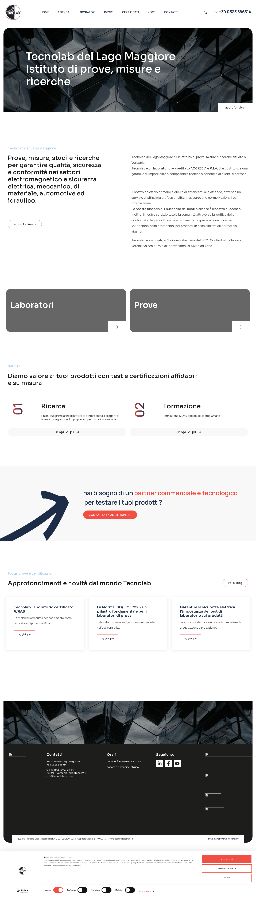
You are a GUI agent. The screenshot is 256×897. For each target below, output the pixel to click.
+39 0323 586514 (235, 11)
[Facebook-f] (168, 763)
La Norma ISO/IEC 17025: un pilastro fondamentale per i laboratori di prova (122, 611)
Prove (146, 305)
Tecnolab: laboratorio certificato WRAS (43, 609)
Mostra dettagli (145, 891)
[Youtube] (177, 763)
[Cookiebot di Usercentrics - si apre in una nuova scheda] (22, 891)
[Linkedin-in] (159, 763)
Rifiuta (227, 878)
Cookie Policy (231, 838)
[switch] (82, 890)
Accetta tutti (227, 859)
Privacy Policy (215, 838)
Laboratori (32, 305)
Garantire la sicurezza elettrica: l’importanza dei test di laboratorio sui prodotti (208, 611)
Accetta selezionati (227, 868)
